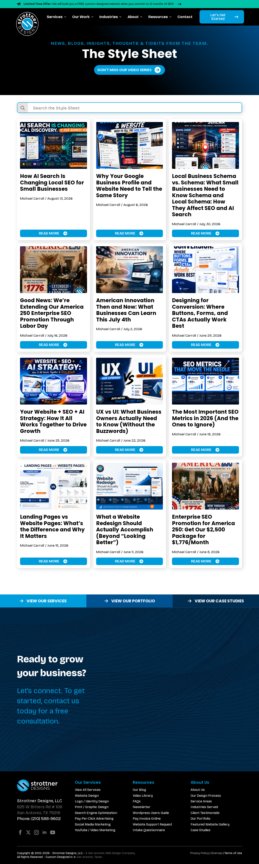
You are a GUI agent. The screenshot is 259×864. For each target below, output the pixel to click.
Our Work (81, 17)
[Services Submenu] (66, 17)
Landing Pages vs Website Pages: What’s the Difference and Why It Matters (52, 526)
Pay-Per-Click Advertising (94, 818)
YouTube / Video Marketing (95, 830)
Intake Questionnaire (149, 830)
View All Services (88, 790)
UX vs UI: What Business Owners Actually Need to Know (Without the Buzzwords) (128, 421)
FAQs (137, 801)
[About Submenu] (142, 17)
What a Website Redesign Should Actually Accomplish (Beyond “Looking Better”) (124, 530)
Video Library (143, 796)
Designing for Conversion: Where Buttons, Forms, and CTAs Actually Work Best (200, 313)
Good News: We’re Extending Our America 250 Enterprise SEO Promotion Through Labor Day (52, 313)
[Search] (22, 108)
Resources (158, 17)
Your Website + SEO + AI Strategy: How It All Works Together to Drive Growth (53, 421)
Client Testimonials (205, 813)
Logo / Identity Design (92, 801)
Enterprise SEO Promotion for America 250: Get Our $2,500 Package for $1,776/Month (203, 530)
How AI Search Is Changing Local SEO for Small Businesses (52, 182)
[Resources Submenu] (171, 17)
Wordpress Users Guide (151, 813)
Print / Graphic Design (91, 807)
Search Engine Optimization (96, 813)
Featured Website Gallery (210, 824)
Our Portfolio (200, 818)
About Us (198, 790)
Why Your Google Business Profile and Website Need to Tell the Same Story (129, 185)
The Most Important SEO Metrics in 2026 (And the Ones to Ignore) (205, 418)
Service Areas (201, 801)
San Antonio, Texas (89, 857)
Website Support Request (152, 824)
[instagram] (36, 832)
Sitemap (216, 853)
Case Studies (200, 830)
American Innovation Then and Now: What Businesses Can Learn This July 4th (126, 310)
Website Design (87, 796)
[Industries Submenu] (121, 17)
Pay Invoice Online (147, 818)
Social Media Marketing (93, 824)
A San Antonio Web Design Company (110, 853)
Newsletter (141, 807)
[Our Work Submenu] (93, 17)
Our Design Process (206, 796)
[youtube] (52, 832)
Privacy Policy (199, 853)
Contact (184, 17)
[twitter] (28, 832)
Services (55, 17)
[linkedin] (44, 832)
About (133, 17)
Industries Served (204, 807)
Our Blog (139, 790)
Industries (108, 17)
